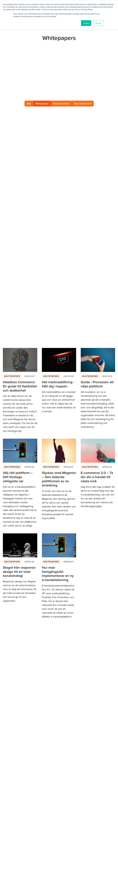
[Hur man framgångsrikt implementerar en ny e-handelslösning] (59, 545)
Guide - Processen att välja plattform (97, 384)
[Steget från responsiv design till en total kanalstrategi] (20, 545)
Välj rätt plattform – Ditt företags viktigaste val (18, 477)
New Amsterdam (82, 103)
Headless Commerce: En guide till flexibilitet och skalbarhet (20, 386)
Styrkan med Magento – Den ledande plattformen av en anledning (59, 479)
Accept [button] (86, 23)
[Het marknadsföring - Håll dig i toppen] (59, 360)
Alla (29, 103)
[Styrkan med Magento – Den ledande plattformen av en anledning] (59, 451)
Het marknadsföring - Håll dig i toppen (58, 384)
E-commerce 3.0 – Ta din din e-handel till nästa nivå (97, 477)
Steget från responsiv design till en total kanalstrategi (19, 571)
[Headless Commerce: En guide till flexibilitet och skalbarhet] (20, 360)
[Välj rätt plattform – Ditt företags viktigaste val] (20, 451)
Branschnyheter (61, 103)
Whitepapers (12, 376)
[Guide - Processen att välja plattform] (98, 360)
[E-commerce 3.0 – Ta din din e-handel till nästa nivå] (98, 451)
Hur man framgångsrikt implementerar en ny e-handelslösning (58, 573)
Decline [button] (98, 23)
